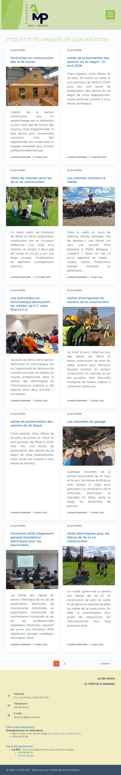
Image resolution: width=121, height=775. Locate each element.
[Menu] (110, 14)
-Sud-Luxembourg (66, 733)
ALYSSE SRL (23, 769)
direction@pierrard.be (27, 717)
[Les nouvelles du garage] (89, 446)
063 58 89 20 (21, 707)
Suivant (105, 664)
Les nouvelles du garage (86, 421)
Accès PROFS (106, 678)
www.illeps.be (26, 755)
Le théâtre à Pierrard (99, 683)
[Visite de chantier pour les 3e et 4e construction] (32, 206)
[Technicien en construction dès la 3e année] (32, 86)
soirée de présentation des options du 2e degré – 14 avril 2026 (88, 61)
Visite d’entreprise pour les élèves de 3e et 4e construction (88, 537)
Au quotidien (17, 50)
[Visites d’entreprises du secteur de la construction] (89, 326)
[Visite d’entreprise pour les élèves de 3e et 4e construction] (89, 565)
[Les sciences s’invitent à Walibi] (89, 206)
